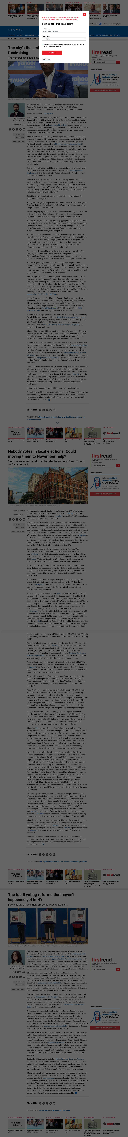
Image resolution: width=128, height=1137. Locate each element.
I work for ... (46, 36)
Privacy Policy (46, 59)
